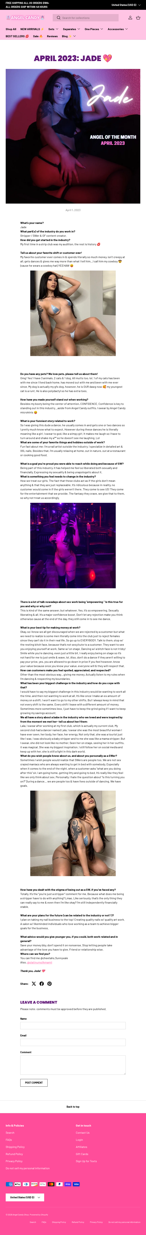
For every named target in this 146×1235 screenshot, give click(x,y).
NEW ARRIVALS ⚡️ (32, 29)
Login (79, 1139)
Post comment (34, 1082)
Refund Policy (14, 1154)
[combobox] (86, 17)
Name (23, 1018)
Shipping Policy (15, 1146)
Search (10, 1132)
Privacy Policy (14, 1161)
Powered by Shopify (39, 1214)
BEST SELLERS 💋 (17, 36)
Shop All (11, 29)
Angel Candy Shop (21, 1214)
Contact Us (83, 1132)
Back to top (73, 1106)
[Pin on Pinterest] (49, 984)
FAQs (9, 1139)
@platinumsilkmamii (39, 962)
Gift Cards (82, 1154)
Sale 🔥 (38, 36)
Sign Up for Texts (86, 1161)
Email (23, 1035)
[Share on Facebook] (42, 984)
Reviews (52, 36)
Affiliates (81, 1146)
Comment (25, 1052)
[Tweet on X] (34, 984)
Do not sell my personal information (28, 1168)
